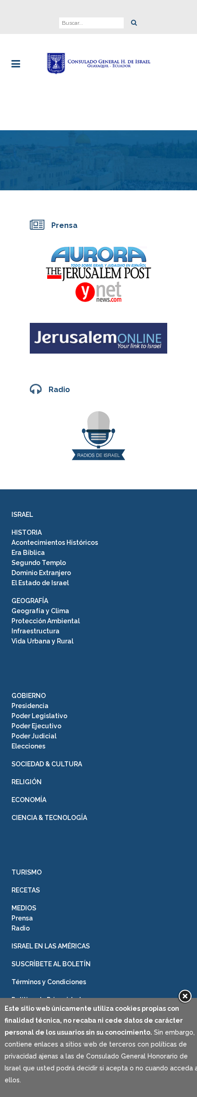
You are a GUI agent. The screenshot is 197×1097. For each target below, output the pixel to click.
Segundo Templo (38, 562)
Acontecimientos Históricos (54, 542)
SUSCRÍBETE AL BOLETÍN (51, 964)
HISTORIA (26, 532)
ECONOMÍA (28, 799)
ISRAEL (22, 514)
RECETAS (25, 890)
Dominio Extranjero (41, 572)
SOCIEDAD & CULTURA (46, 764)
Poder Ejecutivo (36, 726)
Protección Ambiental (45, 621)
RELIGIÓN (26, 782)
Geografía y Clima (40, 611)
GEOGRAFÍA (29, 600)
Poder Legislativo (39, 716)
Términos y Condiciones (48, 982)
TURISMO (26, 872)
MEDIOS (23, 908)
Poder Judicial (33, 736)
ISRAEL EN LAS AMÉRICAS (50, 946)
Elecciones (28, 746)
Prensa (22, 918)
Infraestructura (35, 631)
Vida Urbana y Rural (42, 641)
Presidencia (30, 705)
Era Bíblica (28, 552)
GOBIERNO (28, 695)
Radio (20, 928)
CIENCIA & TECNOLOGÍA (49, 817)
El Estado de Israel (40, 583)
